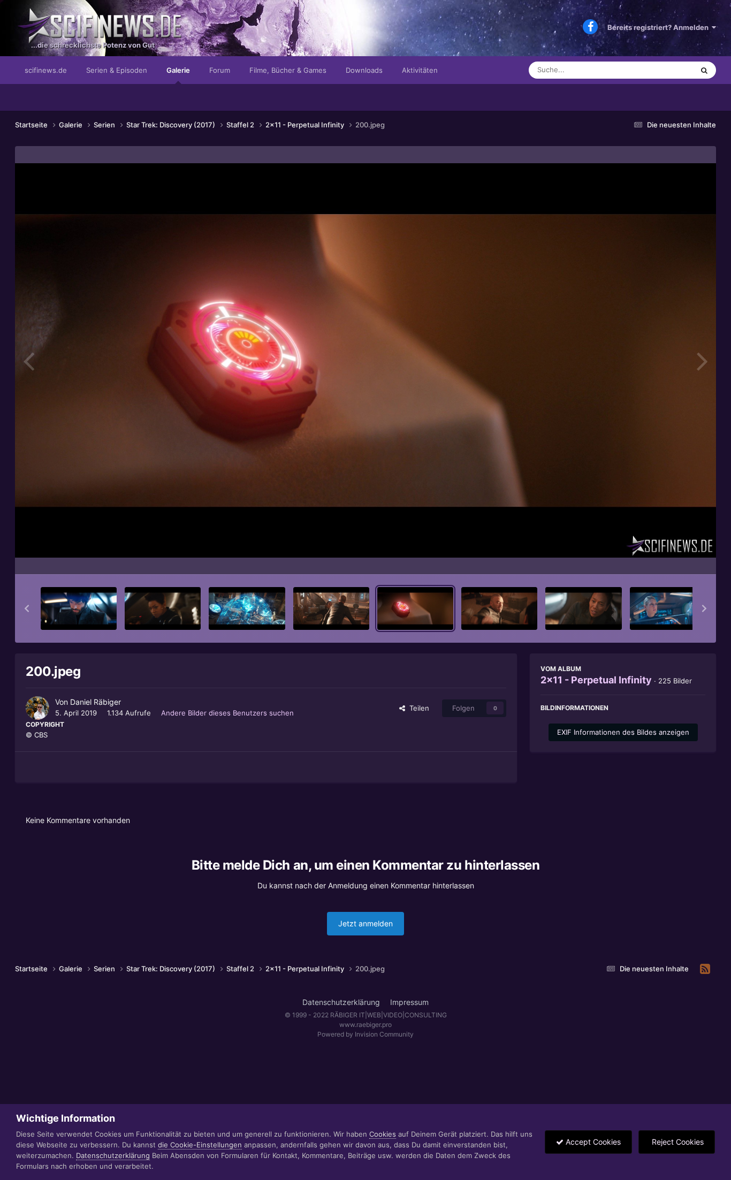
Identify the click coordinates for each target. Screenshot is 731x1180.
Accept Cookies (592, 1141)
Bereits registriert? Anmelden (659, 27)
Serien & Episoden (116, 70)
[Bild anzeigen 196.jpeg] (79, 608)
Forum (219, 70)
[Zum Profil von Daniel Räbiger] (37, 708)
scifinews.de (46, 70)
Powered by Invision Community (365, 1034)
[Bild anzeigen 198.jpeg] (247, 608)
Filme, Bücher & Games (287, 70)
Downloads (364, 70)
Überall (667, 70)
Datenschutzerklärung (341, 1002)
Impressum (409, 1002)
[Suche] (704, 70)
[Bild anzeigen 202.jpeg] (583, 608)
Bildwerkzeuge (667, 555)
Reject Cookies (677, 1141)
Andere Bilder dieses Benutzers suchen (227, 713)
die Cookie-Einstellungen (200, 1144)
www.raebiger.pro (365, 1025)
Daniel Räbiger (95, 701)
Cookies (382, 1134)
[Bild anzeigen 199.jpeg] (331, 608)
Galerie (178, 70)
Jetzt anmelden (365, 923)
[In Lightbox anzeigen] (365, 360)
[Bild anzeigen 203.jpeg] (668, 608)
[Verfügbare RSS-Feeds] (705, 969)
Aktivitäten (420, 70)
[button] (27, 608)
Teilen (417, 708)
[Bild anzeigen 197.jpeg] (163, 608)
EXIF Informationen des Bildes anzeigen (623, 732)
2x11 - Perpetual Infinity (596, 680)
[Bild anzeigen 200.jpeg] (415, 608)
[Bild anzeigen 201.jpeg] (499, 608)
